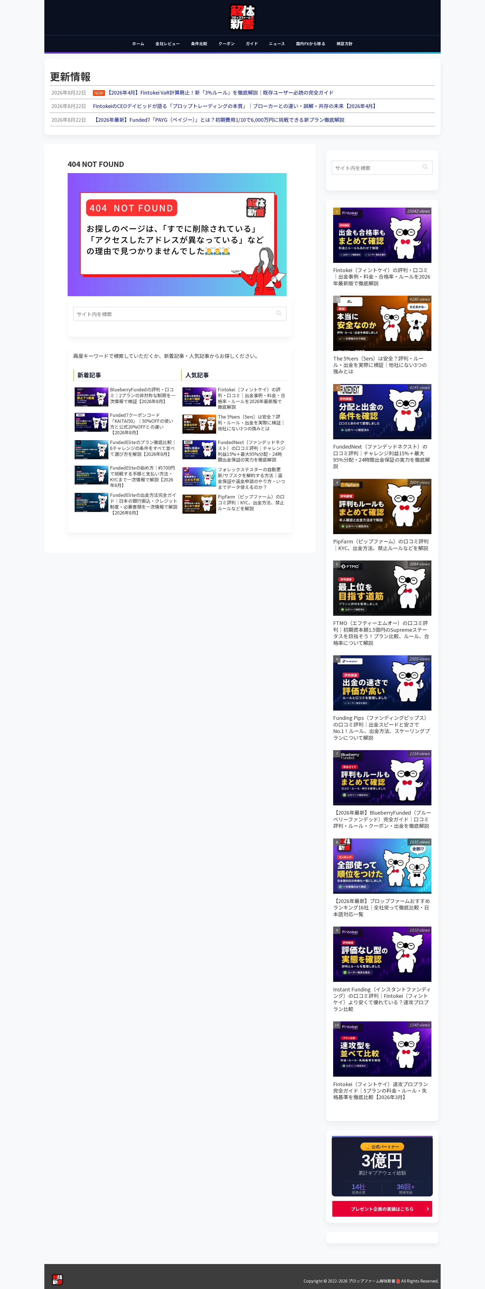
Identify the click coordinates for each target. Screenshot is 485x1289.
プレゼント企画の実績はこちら (382, 1208)
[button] (279, 313)
